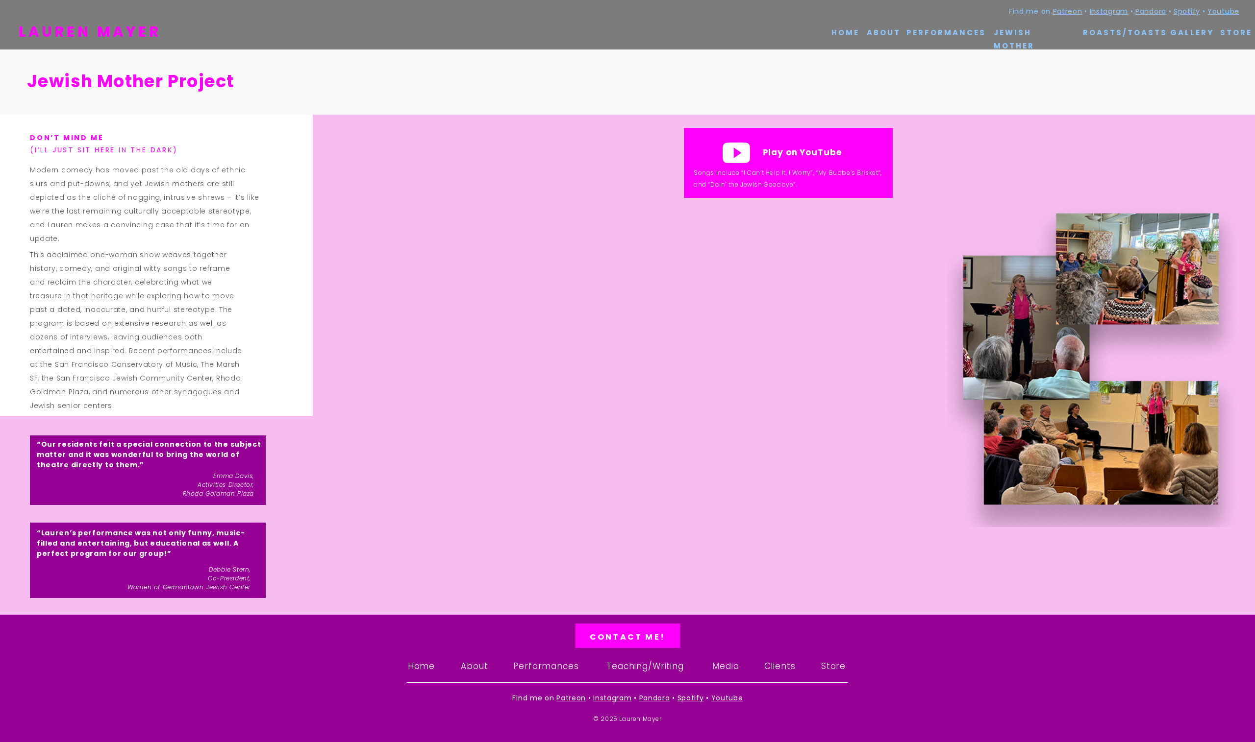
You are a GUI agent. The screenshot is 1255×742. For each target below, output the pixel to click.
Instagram (1109, 11)
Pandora (1150, 11)
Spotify (1187, 11)
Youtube (1223, 11)
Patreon (1067, 11)
